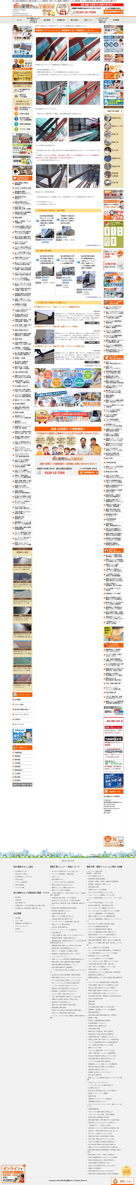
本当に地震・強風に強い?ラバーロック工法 (23, 325)
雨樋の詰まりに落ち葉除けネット (61, 1002)
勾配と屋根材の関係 (21, 372)
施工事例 (47, 20)
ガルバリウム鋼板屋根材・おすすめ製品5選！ (101, 913)
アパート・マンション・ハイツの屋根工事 (64, 930)
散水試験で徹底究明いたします (61, 911)
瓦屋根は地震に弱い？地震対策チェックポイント (115, 500)
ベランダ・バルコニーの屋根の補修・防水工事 (65, 921)
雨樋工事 (115, 142)
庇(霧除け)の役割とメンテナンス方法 (21, 305)
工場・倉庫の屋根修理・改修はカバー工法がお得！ (115, 660)
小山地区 (18, 773)
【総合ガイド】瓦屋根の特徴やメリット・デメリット (103, 937)
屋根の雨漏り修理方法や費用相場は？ (23, 491)
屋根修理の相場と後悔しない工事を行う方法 (113, 372)
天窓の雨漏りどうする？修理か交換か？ (23, 512)
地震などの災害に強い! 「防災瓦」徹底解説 (113, 505)
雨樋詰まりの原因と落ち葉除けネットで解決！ (115, 674)
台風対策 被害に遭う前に (59, 913)
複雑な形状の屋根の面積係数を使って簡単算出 (23, 334)
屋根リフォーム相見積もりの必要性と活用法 (65, 951)
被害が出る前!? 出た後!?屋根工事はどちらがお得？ (115, 579)
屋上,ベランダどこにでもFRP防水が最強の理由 (23, 263)
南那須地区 (18, 770)
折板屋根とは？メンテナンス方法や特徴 (114, 425)
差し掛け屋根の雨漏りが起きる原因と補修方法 (23, 353)
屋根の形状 (18, 339)
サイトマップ (19, 724)
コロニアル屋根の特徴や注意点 (112, 415)
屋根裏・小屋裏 (20, 358)
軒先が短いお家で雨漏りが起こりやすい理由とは (23, 390)
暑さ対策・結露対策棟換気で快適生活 (99, 1020)
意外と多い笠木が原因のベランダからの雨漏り (23, 232)
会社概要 (116, 20)
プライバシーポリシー (22, 714)
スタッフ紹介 (19, 704)
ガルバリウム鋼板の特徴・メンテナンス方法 (101, 1050)
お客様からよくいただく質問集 (97, 889)
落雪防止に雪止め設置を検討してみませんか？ (65, 988)
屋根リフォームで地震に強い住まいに (63, 916)
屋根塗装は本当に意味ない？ (21, 197)
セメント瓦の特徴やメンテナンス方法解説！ (23, 279)
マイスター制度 (19, 887)
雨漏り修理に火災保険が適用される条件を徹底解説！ (103, 1173)
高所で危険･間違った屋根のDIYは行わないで (101, 1058)
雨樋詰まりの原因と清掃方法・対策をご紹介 (65, 999)
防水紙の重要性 (20, 403)
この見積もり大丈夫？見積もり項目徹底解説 (113, 574)
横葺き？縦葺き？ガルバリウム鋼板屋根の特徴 (115, 341)
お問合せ (18, 719)
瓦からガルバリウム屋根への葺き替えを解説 (114, 317)
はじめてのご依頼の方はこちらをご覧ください (65, 871)
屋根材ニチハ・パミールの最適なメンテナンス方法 (115, 439)
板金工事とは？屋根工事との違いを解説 (23, 208)
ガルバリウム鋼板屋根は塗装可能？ (114, 321)
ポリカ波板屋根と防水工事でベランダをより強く (115, 664)
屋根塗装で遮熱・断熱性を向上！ (98, 1026)
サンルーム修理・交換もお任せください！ (114, 655)
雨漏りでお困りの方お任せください (62, 885)
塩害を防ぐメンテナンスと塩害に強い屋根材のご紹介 (103, 1128)
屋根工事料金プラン (57, 879)
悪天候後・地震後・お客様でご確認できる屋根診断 (103, 881)
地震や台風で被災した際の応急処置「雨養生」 (23, 320)
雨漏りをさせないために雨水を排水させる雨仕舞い (103, 1147)
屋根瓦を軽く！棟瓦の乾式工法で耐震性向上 (113, 495)
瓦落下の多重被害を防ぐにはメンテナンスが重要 (114, 481)
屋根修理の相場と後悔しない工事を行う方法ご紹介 (67, 945)
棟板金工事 (116, 166)
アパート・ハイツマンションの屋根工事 (113, 688)
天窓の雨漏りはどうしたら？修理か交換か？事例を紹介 (104, 972)
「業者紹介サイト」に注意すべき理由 (113, 622)
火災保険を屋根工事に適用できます (62, 919)
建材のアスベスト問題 (22, 400)
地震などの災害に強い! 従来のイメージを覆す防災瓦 (103, 1039)
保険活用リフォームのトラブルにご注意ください (115, 617)
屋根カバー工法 (117, 126)
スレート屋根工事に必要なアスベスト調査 (100, 1045)
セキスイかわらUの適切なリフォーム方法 (100, 892)
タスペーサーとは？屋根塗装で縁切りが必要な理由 (103, 982)
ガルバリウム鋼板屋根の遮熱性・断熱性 (114, 326)
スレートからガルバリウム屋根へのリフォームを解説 (115, 312)
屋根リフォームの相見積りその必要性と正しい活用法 (115, 560)
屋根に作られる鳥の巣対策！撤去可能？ (114, 679)
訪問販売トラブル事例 (113, 593)
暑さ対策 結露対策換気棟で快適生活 (21, 362)
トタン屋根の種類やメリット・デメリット (113, 420)
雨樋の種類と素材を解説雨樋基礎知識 (23, 528)
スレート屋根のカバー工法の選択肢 (115, 406)
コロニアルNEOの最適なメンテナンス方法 (114, 449)
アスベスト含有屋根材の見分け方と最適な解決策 (23, 395)
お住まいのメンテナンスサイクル (98, 1082)
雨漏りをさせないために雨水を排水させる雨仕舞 (23, 376)
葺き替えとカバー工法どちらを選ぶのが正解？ (114, 391)
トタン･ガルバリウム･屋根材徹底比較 (22, 455)
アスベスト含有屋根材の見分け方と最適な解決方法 (103, 1042)
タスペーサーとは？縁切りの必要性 (21, 242)
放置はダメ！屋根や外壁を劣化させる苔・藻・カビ (103, 1131)
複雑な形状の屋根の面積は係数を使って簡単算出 (102, 1015)
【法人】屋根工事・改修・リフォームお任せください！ (68, 935)
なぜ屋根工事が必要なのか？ (114, 362)
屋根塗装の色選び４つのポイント (112, 515)
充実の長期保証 (19, 885)
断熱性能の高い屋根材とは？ (20, 517)
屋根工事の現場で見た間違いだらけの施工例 (113, 510)
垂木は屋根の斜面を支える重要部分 (62, 967)
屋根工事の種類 (113, 111)
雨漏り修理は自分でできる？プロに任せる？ (23, 202)
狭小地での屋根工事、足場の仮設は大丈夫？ (101, 905)
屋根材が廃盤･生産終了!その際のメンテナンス (23, 437)
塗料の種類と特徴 (113, 721)
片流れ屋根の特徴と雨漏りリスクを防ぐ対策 (23, 343)
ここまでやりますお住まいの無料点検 (102, 20)
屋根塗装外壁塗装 (115, 174)
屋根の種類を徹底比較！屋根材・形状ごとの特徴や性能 (104, 940)
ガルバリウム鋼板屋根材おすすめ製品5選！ (114, 336)
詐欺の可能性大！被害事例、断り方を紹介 (114, 584)
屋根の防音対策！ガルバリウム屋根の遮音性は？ (115, 350)
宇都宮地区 (18, 752)
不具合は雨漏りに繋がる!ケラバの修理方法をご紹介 (103, 985)
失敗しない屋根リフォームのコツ (113, 367)
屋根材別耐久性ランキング (21, 422)
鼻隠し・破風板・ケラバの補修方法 (23, 222)
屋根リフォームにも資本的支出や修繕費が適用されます (68, 959)
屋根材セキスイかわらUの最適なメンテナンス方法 (114, 444)
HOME (37, 26)
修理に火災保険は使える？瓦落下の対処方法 (115, 486)
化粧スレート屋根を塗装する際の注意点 (112, 434)
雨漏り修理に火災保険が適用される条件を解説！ (114, 534)
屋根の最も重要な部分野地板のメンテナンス (22, 408)
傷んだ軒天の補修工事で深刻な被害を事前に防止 (23, 237)
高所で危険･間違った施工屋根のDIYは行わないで (23, 481)
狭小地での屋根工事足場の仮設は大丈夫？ (113, 454)
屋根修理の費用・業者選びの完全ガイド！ (23, 192)
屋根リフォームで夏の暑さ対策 (61, 924)
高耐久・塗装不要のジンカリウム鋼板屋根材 (23, 476)
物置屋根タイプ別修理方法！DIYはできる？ (113, 650)
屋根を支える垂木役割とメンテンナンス (22, 486)
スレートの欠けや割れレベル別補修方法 (113, 410)
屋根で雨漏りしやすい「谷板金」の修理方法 (22, 381)
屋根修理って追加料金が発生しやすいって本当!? (114, 608)
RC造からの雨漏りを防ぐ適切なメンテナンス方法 (23, 497)
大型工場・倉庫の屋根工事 (59, 927)
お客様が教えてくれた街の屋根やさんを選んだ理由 (30, 905)
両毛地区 (18, 780)
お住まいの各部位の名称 (23, 188)
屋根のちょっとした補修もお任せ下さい (63, 887)
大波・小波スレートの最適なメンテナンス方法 (23, 299)
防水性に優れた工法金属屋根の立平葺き (21, 315)
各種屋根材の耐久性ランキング (97, 1101)
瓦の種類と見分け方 (21, 386)
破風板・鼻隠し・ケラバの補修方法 (98, 969)
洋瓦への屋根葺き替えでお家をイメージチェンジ (23, 442)
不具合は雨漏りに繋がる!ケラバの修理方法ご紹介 (23, 227)
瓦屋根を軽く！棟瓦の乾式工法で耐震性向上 (101, 1034)
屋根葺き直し (116, 158)
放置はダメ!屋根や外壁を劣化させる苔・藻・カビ (23, 432)
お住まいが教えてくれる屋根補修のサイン (114, 386)
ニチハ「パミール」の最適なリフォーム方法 (101, 895)
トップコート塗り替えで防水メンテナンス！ (23, 538)
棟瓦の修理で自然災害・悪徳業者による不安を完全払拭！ (105, 996)
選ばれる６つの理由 (21, 874)
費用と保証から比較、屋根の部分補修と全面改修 (115, 381)
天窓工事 (115, 182)
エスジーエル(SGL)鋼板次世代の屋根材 (23, 465)
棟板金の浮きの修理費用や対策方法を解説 (23, 213)
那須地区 (18, 759)
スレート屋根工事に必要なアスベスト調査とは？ (23, 533)
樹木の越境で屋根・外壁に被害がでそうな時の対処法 (115, 612)
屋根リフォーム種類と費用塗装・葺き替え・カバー (115, 401)
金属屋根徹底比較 (93, 1109)
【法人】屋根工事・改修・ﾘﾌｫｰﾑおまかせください (115, 697)
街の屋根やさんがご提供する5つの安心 (33, 20)
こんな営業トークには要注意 (113, 589)
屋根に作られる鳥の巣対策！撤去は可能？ (64, 1004)
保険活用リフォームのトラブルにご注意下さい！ (102, 1122)
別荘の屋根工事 (111, 692)
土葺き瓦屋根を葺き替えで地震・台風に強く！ (23, 289)
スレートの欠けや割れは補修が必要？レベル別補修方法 (104, 950)
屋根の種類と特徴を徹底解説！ (21, 183)
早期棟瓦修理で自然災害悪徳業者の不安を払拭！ (23, 294)
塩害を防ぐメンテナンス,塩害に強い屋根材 (23, 427)
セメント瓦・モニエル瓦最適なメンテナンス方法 (23, 284)
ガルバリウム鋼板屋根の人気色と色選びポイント (102, 932)
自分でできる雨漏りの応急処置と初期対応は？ (114, 529)
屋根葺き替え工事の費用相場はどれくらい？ (114, 377)
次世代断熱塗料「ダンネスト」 (111, 519)
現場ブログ (44, 26)
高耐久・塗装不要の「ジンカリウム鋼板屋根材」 (102, 1053)
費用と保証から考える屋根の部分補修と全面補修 (66, 962)
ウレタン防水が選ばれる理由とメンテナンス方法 (23, 247)
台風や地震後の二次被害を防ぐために (114, 491)
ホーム (19, 20)
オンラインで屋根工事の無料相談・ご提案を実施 (114, 555)
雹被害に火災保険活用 (94, 1168)
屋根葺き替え (116, 118)
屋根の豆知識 (19, 412)
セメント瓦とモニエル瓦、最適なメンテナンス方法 (103, 961)
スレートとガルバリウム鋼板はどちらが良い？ (114, 307)
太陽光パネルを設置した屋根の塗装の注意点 (114, 430)
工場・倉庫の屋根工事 (113, 683)
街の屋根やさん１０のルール (23, 876)
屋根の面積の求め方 (21, 330)
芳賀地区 (18, 756)
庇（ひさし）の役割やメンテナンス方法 (23, 502)
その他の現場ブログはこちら (93, 365)
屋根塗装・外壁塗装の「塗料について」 (100, 884)
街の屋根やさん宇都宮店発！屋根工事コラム (28, 908)
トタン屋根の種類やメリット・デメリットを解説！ (103, 953)
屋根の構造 (18, 217)
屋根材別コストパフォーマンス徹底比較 (23, 416)
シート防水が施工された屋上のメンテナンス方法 (23, 253)
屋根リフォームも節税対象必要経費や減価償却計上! (115, 702)
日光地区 (18, 763)
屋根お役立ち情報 (112, 471)
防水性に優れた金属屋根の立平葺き (98, 1117)
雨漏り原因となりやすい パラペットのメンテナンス (67, 977)
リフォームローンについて (59, 956)
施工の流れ (75, 20)
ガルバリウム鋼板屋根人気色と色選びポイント (114, 331)
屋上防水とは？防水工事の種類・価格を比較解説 (23, 268)
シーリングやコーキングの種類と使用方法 (23, 310)
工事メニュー (88, 20)
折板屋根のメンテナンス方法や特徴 (98, 955)
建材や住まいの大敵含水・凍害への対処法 (22, 367)
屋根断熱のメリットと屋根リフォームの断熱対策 (23, 523)
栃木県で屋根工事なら (22, 709)
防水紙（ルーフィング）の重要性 (98, 1093)
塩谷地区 (18, 766)
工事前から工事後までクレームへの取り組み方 (114, 570)
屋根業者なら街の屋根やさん (23, 923)
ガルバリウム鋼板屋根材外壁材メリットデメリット (115, 346)
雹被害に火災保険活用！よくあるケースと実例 (114, 539)
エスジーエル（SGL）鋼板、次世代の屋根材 (101, 1114)
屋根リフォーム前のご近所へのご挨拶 (112, 565)
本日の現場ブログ (20, 902)
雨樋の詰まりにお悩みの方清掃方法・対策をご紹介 (115, 669)
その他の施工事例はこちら (93, 245)
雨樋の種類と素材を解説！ (59, 1007)
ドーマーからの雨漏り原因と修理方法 (22, 507)
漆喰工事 (115, 134)
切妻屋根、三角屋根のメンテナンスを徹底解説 (23, 348)
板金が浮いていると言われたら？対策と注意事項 (115, 603)
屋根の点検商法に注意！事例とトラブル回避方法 (114, 598)
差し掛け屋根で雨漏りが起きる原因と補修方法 (102, 1144)
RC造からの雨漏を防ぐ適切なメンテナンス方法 (102, 1056)
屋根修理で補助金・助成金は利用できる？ (113, 544)
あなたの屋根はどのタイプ (96, 876)
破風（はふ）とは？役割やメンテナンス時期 (23, 543)
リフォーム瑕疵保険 (21, 882)
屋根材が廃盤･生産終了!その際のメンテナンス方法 (103, 990)
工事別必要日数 (111, 462)
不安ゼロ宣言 (19, 879)
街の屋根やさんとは (21, 871)
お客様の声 (61, 20)
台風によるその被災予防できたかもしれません (115, 476)
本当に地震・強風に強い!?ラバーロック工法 (101, 1139)
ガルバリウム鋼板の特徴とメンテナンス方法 (23, 471)
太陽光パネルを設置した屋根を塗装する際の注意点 (67, 1010)
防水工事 (115, 150)
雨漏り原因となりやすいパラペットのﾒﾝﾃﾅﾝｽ (23, 258)
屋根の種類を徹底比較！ (110, 396)
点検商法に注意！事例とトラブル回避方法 (64, 898)
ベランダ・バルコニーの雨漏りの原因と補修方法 (23, 273)
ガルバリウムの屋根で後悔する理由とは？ (22, 460)
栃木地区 (18, 777)
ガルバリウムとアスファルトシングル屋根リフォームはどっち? (23, 448)
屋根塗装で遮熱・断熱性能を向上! (113, 524)
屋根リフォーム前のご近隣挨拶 (61, 890)
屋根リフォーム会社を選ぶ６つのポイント (115, 467)
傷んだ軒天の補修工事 (94, 1075)
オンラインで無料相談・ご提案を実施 (63, 874)
